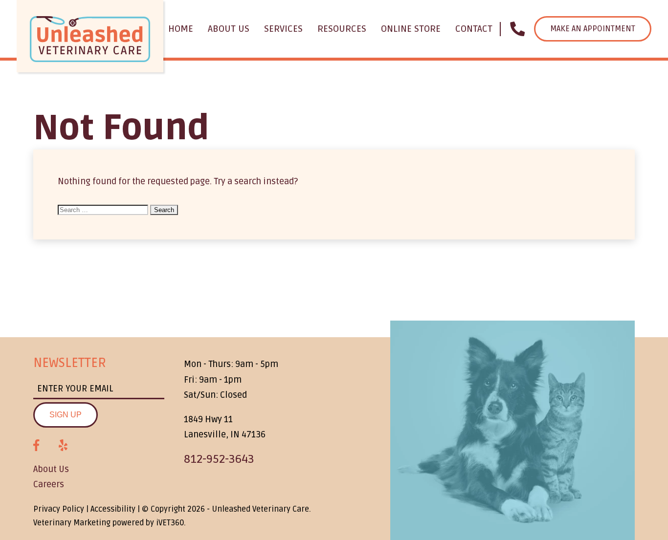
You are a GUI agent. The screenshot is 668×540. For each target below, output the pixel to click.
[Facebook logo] (36, 445)
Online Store (411, 29)
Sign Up (65, 414)
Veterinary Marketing (72, 523)
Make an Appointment (592, 29)
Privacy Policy (58, 509)
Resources (341, 29)
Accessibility (112, 509)
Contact (473, 29)
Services (283, 29)
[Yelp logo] (63, 445)
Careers (48, 484)
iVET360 (170, 523)
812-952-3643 (219, 459)
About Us (228, 29)
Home (180, 29)
